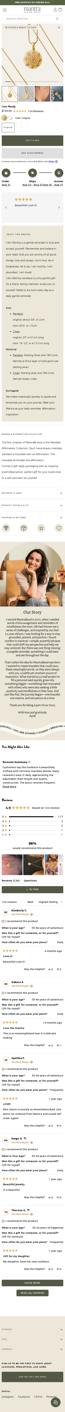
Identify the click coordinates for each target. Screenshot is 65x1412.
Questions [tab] (30, 881)
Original (8, 127)
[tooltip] (29, 762)
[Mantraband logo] (32, 9)
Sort (31, 902)
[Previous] (6, 207)
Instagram (8, 1396)
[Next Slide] (60, 864)
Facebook (24, 1396)
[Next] (59, 207)
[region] (32, 864)
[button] (28, 111)
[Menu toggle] (5, 9)
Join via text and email (32, 1377)
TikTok (38, 1396)
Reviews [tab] (11, 881)
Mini (22, 127)
